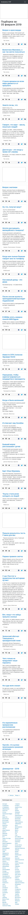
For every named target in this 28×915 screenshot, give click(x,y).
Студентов (6, 307)
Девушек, (5, 413)
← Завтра (10, 795)
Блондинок (18, 817)
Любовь (17, 850)
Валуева (17, 895)
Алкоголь (4, 810)
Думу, (5, 115)
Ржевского (5, 882)
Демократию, (7, 785)
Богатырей (6, 484)
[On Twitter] (21, 44)
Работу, (13, 787)
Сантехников (18, 881)
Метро (17, 853)
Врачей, (5, 435)
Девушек (4, 833)
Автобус (17, 813)
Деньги (4, 831)
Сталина (4, 891)
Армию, (5, 247)
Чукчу (4, 828)
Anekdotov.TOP (6, 2)
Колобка (16, 435)
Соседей (4, 889)
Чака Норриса (19, 822)
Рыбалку (5, 197)
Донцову (4, 835)
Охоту (4, 868)
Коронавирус (6, 848)
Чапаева (4, 827)
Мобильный (6, 270)
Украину (13, 391)
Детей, (5, 461)
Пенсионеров (6, 869)
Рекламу (4, 881)
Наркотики (5, 863)
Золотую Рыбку (6, 905)
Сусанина (5, 892)
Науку (8, 115)
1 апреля (17, 804)
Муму (16, 856)
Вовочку (17, 899)
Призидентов (6, 876)
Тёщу (10, 140)
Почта (23, 911)
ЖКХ (16, 902)
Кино (16, 843)
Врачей (5, 547)
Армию (17, 810)
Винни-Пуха (5, 899)
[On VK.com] (25, 44)
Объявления (5, 866)
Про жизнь (6, 40)
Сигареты (6, 326)
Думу (16, 831)
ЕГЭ (3, 836)
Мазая (16, 851)
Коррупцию (18, 846)
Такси (4, 894)
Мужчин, (17, 785)
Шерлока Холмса (19, 882)
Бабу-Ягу (4, 817)
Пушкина (17, 876)
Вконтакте (18, 897)
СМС (16, 886)
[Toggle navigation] (25, 2)
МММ (3, 856)
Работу (17, 877)
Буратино (5, 825)
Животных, (11, 435)
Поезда (5, 627)
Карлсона (5, 845)
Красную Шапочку (20, 848)
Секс (3, 884)
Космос (4, 850)
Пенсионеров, (11, 247)
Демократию (18, 827)
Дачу (16, 825)
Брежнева (17, 818)
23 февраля (5, 807)
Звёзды (5, 287)
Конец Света (18, 845)
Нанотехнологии (19, 859)
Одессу (17, 864)
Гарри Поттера (6, 838)
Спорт (16, 887)
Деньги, (5, 605)
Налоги (4, 861)
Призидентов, (7, 391)
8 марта (17, 805)
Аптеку (4, 812)
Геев (16, 835)
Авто (3, 815)
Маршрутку (5, 853)
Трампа (17, 787)
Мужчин (5, 219)
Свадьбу (17, 891)
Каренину (17, 841)
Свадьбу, (5, 140)
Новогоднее (5, 864)
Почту (16, 868)
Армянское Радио (7, 813)
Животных (11, 413)
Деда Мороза (6, 830)
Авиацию (17, 812)
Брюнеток (17, 820)
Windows (17, 900)
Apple (16, 809)
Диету (16, 830)
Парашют (17, 866)
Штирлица (18, 884)
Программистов (6, 877)
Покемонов (5, 872)
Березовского (19, 815)
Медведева (5, 854)
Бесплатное (5, 818)
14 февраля (5, 805)
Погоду (17, 869)
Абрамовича (5, 809)
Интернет (5, 841)
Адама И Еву (18, 807)
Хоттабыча (18, 836)
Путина (4, 879)
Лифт (3, 851)
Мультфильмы (6, 858)
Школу (4, 886)
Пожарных (5, 874)
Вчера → (17, 795)
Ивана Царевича (6, 843)
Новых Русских (19, 863)
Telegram (17, 892)
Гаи (16, 833)
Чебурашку (18, 823)
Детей (16, 828)
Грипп (4, 840)
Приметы (17, 872)
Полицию (18, 247)
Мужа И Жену (6, 859)
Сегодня (4, 804)
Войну (5, 676)
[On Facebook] (18, 44)
